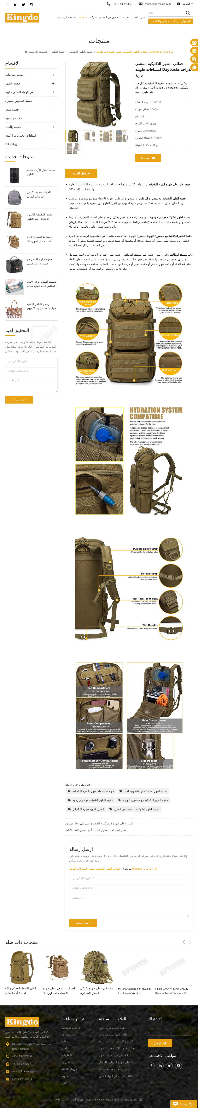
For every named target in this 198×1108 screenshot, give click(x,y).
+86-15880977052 (122, 4)
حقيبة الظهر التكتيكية (81, 51)
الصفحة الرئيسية (67, 17)
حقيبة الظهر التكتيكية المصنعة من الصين (137, 809)
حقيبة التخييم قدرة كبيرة (112, 1028)
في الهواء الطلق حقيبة (19, 92)
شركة (93, 17)
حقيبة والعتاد (13, 126)
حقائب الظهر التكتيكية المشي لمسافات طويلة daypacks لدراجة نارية (113, 868)
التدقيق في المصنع (109, 17)
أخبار (135, 17)
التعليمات (66, 1055)
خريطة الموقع (69, 1069)
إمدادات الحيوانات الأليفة (20, 135)
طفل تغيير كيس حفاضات (113, 1034)
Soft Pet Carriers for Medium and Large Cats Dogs (96, 991)
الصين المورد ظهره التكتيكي (88, 809)
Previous (184, 942)
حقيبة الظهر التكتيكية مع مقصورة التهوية (145, 800)
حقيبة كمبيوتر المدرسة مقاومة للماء (118, 1041)
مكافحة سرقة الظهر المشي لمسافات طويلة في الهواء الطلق (118, 1076)
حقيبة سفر (12, 109)
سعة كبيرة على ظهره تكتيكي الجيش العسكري (59, 991)
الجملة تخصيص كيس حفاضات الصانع (39, 194)
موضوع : (113, 868)
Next (190, 942)
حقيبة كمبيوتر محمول (18, 100)
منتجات (83, 17)
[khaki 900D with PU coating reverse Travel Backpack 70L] (134, 968)
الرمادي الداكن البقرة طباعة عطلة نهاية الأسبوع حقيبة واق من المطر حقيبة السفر (42, 307)
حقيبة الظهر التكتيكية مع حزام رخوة (93, 800)
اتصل (143, 17)
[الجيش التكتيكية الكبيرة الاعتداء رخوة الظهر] (14, 220)
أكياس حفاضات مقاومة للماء (115, 1069)
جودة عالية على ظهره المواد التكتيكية (93, 791)
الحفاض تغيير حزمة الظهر (113, 1055)
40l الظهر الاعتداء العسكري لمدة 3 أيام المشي (101, 830)
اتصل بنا (145, 157)
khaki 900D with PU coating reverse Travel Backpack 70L (134, 991)
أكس (64, 1083)
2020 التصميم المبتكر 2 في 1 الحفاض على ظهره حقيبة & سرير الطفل (42, 284)
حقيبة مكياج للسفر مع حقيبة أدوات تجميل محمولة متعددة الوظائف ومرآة (40, 262)
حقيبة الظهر (58, 51)
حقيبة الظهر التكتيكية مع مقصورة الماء (145, 791)
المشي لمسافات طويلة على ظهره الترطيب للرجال (118, 1062)
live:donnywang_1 (22, 1079)
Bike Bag (11, 144)
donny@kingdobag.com (158, 4)
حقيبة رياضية (13, 118)
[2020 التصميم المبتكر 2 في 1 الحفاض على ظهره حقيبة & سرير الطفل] (14, 287)
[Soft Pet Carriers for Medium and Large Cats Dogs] (97, 968)
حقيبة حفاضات (14, 74)
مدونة (126, 17)
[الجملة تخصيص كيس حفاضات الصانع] (14, 197)
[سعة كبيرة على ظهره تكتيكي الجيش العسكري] (59, 967)
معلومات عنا (68, 1034)
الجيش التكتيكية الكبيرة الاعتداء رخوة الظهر (40, 216)
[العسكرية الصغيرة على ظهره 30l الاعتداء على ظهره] (14, 242)
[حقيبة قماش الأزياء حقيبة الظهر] (14, 175)
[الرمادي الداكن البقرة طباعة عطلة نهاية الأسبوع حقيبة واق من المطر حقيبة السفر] (14, 309)
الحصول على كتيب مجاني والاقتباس (170, 21)
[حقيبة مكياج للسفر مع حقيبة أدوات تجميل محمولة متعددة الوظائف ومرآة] (14, 264)
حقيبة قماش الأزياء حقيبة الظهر (41, 172)
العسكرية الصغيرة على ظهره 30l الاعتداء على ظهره (40, 239)
